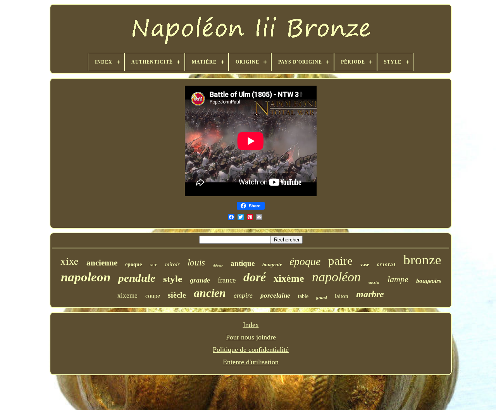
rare (153, 264)
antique (243, 263)
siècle (177, 295)
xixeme (127, 295)
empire (243, 295)
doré (254, 277)
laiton (341, 296)
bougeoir (272, 264)
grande (200, 280)
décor (218, 265)
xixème (289, 278)
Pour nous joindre (251, 337)
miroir (172, 264)
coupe (152, 296)
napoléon (336, 277)
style (172, 279)
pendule (136, 278)
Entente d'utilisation (251, 362)
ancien (210, 292)
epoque (133, 264)
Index (251, 325)
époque (304, 261)
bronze (422, 259)
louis (196, 262)
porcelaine (275, 295)
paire (340, 260)
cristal (386, 265)
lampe (398, 279)
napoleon (85, 277)
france (227, 280)
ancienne (101, 262)
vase (364, 264)
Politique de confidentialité (251, 349)
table (303, 296)
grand (321, 297)
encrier (374, 282)
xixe (69, 261)
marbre (370, 294)
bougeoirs (428, 280)
